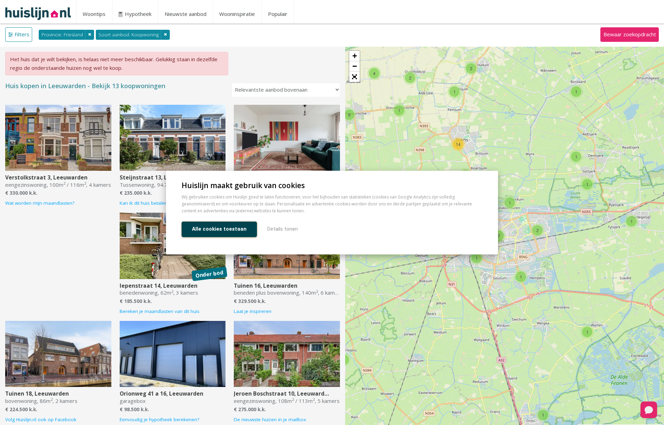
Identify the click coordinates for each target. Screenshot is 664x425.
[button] (354, 77)
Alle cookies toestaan (219, 228)
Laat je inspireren (252, 311)
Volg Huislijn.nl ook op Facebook (40, 419)
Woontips (94, 13)
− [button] (354, 66)
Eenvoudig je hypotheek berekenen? (159, 419)
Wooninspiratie (237, 13)
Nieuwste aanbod (185, 13)
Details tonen (282, 228)
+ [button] (354, 56)
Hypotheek (137, 13)
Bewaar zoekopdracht (629, 34)
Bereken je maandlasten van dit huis (160, 311)
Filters (22, 34)
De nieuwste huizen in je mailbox (270, 419)
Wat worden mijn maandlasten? (39, 203)
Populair (277, 13)
